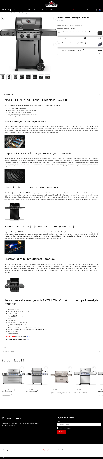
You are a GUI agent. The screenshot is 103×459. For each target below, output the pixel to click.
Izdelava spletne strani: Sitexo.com (92, 457)
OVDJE (28, 336)
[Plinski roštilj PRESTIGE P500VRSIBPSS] (85, 376)
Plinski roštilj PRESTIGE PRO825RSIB (60, 390)
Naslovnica (4, 13)
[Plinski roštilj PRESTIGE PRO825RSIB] (61, 376)
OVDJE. (28, 339)
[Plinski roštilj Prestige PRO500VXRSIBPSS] (37, 376)
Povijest (89, 10)
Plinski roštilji (6, 10)
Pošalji (61, 432)
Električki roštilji (47, 10)
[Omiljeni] (22, 371)
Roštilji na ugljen (19, 10)
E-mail (58, 421)
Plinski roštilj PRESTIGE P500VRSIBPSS (85, 390)
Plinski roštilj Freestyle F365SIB (24, 13)
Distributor (81, 10)
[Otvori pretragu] (96, 10)
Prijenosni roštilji (33, 10)
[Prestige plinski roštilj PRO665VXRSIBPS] (13, 376)
